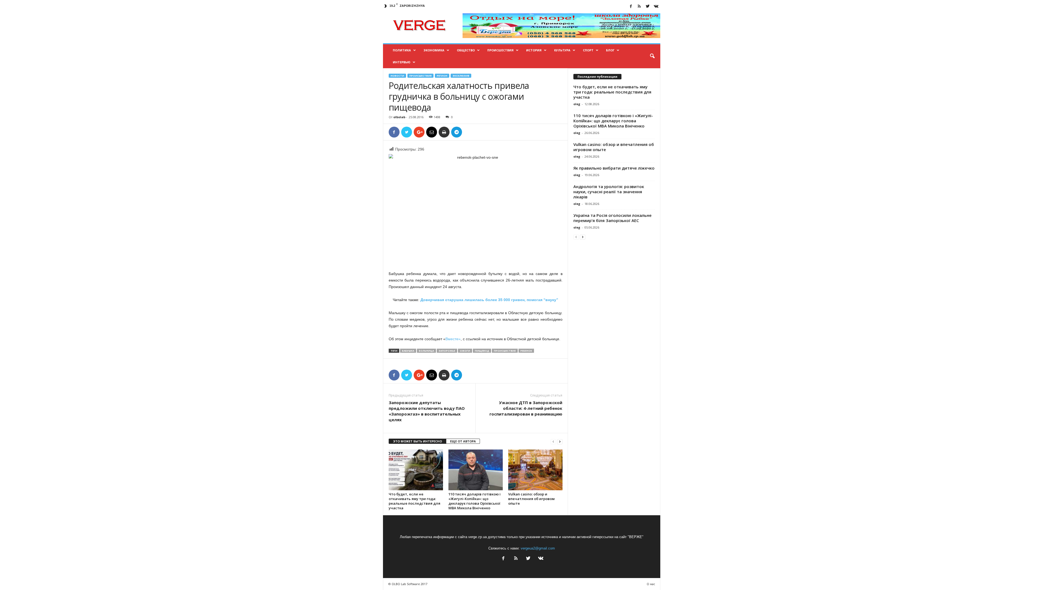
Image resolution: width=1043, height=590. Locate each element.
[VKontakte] (656, 7)
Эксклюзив (461, 75)
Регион (442, 75)
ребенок (526, 350)
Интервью (401, 62)
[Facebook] (631, 7)
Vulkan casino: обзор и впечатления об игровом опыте (531, 499)
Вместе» (453, 339)
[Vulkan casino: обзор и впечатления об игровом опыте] (535, 469)
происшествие (505, 350)
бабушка (408, 350)
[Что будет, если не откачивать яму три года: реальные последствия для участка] (416, 469)
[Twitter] (648, 7)
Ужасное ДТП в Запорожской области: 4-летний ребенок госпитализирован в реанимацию (525, 408)
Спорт (588, 50)
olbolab (399, 117)
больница (426, 350)
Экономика (433, 50)
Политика (402, 50)
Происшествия (500, 50)
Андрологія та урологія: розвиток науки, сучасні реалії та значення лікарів (608, 191)
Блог (610, 50)
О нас (651, 584)
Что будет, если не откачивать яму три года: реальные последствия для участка (414, 501)
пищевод (482, 350)
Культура (562, 50)
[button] (652, 56)
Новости (397, 75)
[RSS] (639, 7)
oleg (576, 104)
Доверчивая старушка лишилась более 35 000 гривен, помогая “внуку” (489, 300)
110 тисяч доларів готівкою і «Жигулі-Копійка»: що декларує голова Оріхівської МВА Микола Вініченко (474, 501)
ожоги (465, 350)
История (534, 50)
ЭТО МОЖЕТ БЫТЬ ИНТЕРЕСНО (417, 441)
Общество (466, 50)
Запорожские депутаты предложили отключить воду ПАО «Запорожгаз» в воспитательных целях (427, 411)
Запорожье (447, 350)
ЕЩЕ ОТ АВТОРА (463, 441)
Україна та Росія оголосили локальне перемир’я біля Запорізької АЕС (612, 218)
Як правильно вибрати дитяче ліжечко (614, 168)
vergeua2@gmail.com (538, 548)
